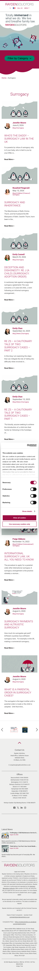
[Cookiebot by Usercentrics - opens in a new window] (28, 445)
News (19, 333)
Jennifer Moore (19, 123)
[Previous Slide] (2, 729)
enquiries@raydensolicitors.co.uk (20, 765)
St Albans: (15, 795)
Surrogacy (20, 128)
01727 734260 (22, 795)
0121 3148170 (23, 782)
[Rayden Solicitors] (19, 4)
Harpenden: (15, 791)
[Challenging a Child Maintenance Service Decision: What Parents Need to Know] (5, 835)
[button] (19, 742)
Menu (26, 8)
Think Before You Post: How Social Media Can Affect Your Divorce (23, 846)
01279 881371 (25, 784)
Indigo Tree (19, 966)
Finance (26, 193)
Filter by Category (18, 58)
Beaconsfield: (15, 777)
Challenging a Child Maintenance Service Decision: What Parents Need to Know (23, 832)
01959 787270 (21, 798)
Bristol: (15, 786)
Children (19, 193)
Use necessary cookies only (19, 524)
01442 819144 (24, 780)
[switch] (33, 489)
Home (4, 78)
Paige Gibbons (19, 539)
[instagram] (25, 808)
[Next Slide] (36, 729)
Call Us (20, 8)
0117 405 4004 (21, 786)
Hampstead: (15, 789)
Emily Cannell (19, 254)
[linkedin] (21, 808)
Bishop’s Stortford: (15, 784)
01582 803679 (23, 791)
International (28, 544)
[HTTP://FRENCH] (14, 8)
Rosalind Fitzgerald (21, 188)
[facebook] (14, 808)
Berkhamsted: (15, 780)
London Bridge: (14, 793)
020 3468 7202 (24, 793)
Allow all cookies (19, 518)
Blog (14, 128)
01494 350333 (24, 777)
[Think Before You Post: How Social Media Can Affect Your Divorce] (5, 849)
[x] (18, 808)
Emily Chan (17, 328)
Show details (27, 511)
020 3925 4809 (23, 789)
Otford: (15, 798)
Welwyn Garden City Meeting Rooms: (15, 802)
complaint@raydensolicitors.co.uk (19, 917)
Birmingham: (15, 782)
